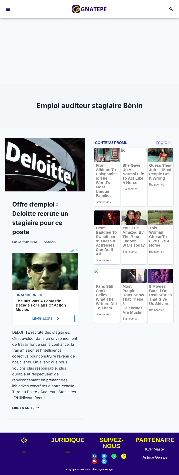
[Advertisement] (89, 51)
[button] (8, 9)
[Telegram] (104, 461)
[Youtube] (94, 461)
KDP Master (155, 449)
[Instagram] (123, 456)
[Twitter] (104, 456)
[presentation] (45, 164)
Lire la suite (25, 408)
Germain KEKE (28, 242)
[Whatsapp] (114, 456)
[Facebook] (94, 456)
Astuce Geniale (155, 457)
